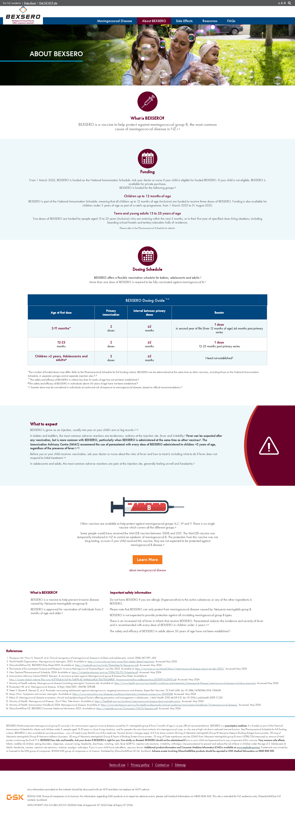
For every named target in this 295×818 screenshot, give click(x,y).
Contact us (162, 765)
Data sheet (30, 3)
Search (290, 3)
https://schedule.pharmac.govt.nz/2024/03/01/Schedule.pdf (105, 672)
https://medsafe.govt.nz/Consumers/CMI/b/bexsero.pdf (127, 708)
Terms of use (117, 765)
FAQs (231, 20)
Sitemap (180, 765)
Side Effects (184, 20)
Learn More (147, 559)
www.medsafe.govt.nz (248, 747)
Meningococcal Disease (114, 20)
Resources (209, 20)
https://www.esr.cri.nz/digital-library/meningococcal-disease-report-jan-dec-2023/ (179, 668)
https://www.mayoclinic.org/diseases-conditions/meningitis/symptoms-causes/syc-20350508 (122, 694)
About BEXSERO (154, 20)
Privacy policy (140, 765)
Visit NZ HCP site (48, 3)
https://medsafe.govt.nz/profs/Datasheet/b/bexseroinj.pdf (106, 665)
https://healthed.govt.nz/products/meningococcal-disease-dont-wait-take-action (137, 701)
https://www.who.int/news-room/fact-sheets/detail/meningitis (121, 661)
